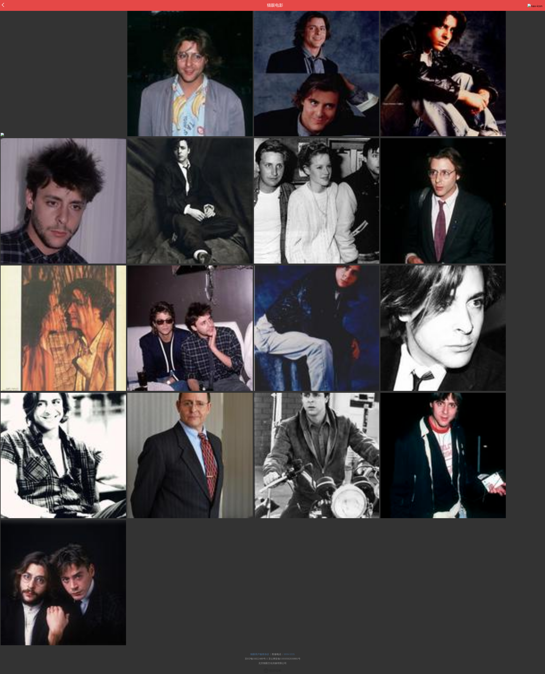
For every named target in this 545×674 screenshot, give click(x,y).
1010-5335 (289, 654)
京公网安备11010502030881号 (284, 658)
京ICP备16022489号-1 (256, 658)
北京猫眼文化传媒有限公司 (272, 663)
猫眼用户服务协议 (259, 654)
